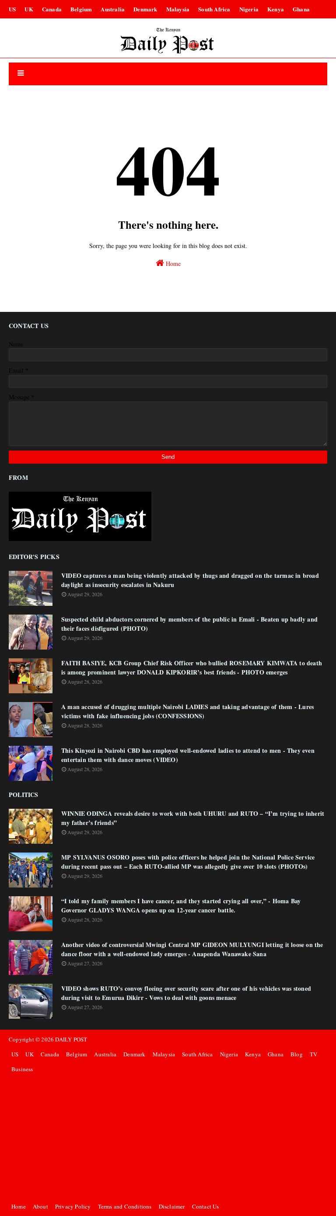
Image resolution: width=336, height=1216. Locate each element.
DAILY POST (71, 1039)
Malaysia (178, 9)
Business (22, 1069)
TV (313, 1054)
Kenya (275, 9)
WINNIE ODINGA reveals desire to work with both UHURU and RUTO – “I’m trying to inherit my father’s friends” (192, 818)
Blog (296, 1054)
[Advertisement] (168, 1137)
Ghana (301, 9)
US (12, 9)
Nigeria (249, 9)
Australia (113, 9)
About (40, 1206)
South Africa (214, 9)
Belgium (81, 9)
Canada (52, 9)
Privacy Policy (73, 1206)
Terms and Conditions (125, 1206)
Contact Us (205, 1206)
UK (28, 9)
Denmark (145, 9)
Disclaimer (172, 1206)
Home (172, 263)
